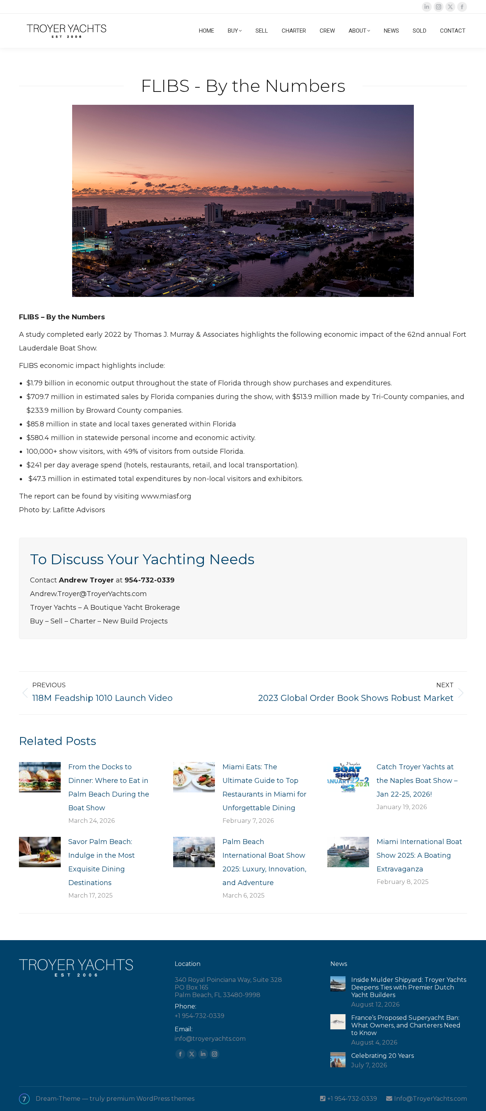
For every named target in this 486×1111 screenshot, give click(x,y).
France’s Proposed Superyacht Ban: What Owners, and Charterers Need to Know (406, 1025)
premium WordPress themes (150, 1098)
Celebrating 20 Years (382, 1055)
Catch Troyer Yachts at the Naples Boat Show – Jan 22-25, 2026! (417, 781)
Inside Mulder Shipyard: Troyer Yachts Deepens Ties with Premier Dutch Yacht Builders (408, 987)
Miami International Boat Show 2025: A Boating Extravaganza (419, 855)
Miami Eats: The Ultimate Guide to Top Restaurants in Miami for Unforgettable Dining (264, 787)
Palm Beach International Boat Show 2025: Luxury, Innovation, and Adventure (264, 862)
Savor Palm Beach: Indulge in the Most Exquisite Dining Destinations (101, 862)
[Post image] (40, 777)
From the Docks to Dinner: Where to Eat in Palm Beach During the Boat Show (108, 787)
